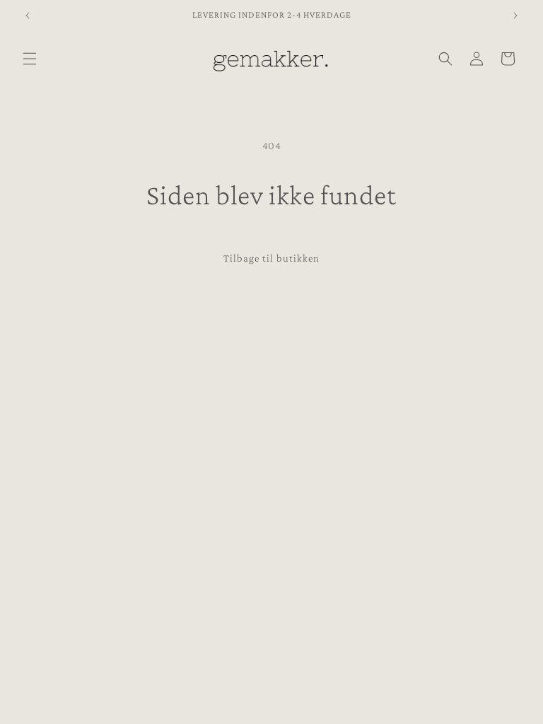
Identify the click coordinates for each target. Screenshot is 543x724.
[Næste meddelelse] (515, 15)
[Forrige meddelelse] (27, 15)
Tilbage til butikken (271, 258)
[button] (29, 58)
